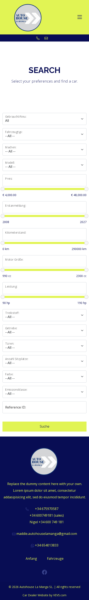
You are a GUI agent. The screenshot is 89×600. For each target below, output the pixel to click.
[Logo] (28, 17)
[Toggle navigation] (80, 17)
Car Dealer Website (35, 595)
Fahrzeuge (55, 558)
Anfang (31, 558)
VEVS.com (59, 595)
